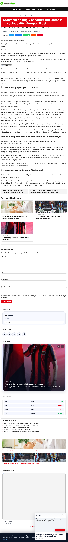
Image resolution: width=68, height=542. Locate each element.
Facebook (18, 35)
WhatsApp (26, 35)
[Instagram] (14, 334)
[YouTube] (19, 334)
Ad (2, 272)
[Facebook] (4, 334)
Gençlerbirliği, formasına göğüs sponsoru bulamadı (18, 427)
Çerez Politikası (50, 9)
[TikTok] (24, 334)
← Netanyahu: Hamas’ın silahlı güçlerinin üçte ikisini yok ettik (13, 191)
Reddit (33, 35)
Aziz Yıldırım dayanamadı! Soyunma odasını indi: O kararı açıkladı (21, 431)
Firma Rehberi (30, 9)
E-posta (4, 279)
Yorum (4, 256)
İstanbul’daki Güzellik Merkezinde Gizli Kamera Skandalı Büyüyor (21, 423)
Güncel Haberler (18, 9)
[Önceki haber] (58, 346)
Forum (40, 9)
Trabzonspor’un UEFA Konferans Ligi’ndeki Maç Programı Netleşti (21, 425)
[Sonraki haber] (62, 346)
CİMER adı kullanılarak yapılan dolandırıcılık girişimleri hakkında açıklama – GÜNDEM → (45, 191)
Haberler (3, 15)
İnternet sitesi (5, 286)
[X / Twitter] (9, 334)
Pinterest (40, 35)
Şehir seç (7, 318)
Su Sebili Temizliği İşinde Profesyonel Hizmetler (17, 429)
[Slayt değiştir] (30, 526)
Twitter (11, 35)
